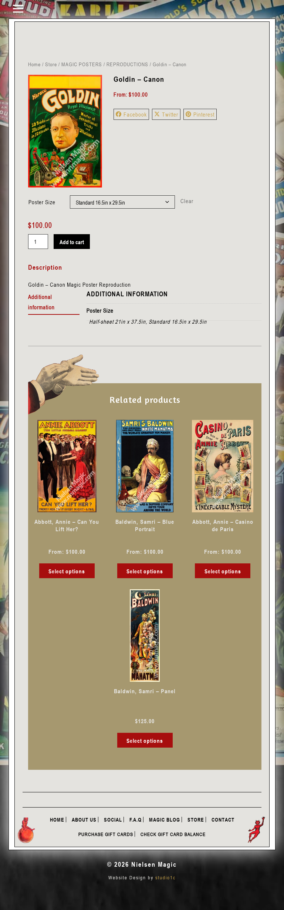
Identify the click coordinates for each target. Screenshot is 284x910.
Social (113, 819)
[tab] (54, 302)
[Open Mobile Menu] (18, 8)
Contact (223, 819)
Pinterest (203, 114)
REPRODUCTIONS (127, 64)
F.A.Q (135, 819)
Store (51, 64)
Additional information (41, 302)
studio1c (165, 877)
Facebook (135, 114)
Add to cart (72, 242)
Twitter (170, 114)
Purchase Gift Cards (105, 834)
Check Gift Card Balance (173, 834)
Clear (186, 201)
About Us (84, 819)
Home (34, 64)
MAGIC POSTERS (81, 64)
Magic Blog (164, 819)
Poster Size (41, 202)
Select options (66, 571)
